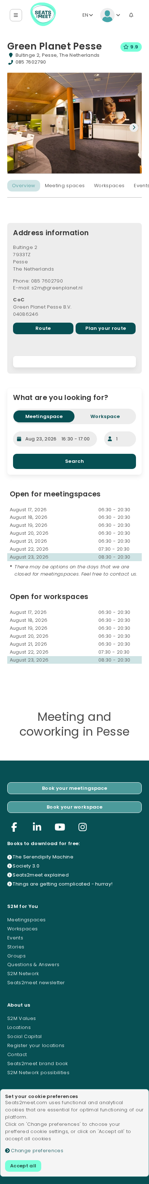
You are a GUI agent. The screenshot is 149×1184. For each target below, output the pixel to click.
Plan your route (105, 328)
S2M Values (21, 1018)
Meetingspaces (26, 919)
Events (15, 937)
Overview (23, 185)
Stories (15, 946)
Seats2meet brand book (37, 1063)
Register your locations (35, 1045)
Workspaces (109, 185)
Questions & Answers (33, 964)
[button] (16, 15)
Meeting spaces (65, 185)
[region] (74, 362)
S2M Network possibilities (38, 1072)
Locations (19, 1027)
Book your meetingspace (74, 788)
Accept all (23, 1165)
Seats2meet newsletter (36, 982)
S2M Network (23, 973)
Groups (16, 955)
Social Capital (24, 1036)
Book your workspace (74, 807)
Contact (17, 1054)
